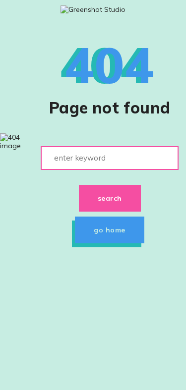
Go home (109, 229)
